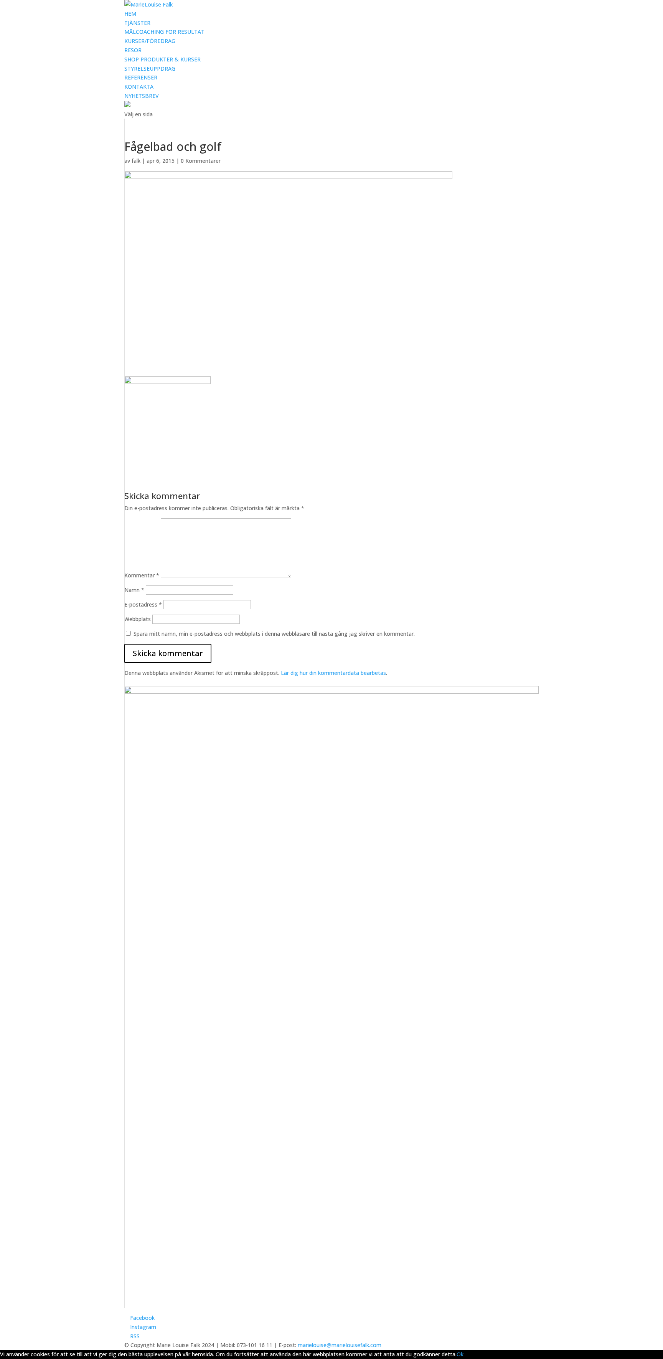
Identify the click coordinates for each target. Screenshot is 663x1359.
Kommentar (141, 575)
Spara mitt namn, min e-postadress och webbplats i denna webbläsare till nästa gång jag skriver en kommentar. (274, 633)
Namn (134, 590)
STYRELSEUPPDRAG (149, 68)
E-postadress (143, 604)
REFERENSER (140, 77)
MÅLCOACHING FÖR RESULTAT (164, 31)
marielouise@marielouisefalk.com (339, 1345)
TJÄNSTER (137, 22)
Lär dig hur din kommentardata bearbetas (333, 672)
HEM (130, 13)
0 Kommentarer (201, 160)
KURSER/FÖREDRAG (149, 41)
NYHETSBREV (141, 95)
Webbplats (137, 619)
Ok (460, 1354)
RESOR (133, 50)
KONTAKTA (138, 86)
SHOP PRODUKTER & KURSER (162, 59)
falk (136, 160)
